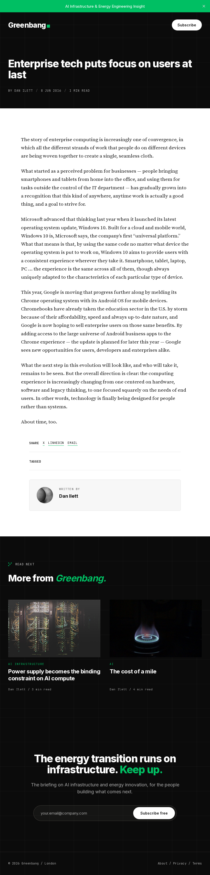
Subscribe (186, 25)
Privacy (179, 863)
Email (73, 443)
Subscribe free (154, 813)
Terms (197, 863)
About (162, 863)
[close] (204, 6)
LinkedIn (56, 443)
